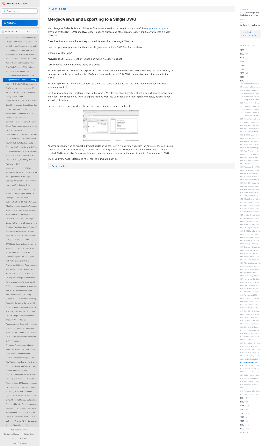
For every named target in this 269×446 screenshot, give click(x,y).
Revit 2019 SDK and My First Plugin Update (22, 219)
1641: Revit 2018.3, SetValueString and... (250, 311)
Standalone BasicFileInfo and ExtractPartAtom (22, 139)
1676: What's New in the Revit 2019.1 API (250, 199)
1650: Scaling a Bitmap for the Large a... (250, 282)
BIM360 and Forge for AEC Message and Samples (22, 240)
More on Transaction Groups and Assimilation (22, 358)
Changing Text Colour (14, 96)
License (14, 438)
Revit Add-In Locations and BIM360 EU (21, 337)
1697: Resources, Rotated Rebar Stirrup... (250, 132)
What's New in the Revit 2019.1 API (19, 273)
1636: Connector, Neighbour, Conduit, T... (250, 327)
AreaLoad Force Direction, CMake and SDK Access (22, 59)
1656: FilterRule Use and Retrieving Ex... (250, 263)
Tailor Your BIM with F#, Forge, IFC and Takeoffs (22, 349)
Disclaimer (24, 438)
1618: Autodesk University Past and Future (250, 385)
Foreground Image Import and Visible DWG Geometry (22, 193)
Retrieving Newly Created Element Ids (20, 92)
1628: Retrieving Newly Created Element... (250, 353)
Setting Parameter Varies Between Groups (22, 38)
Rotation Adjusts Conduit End (17, 71)
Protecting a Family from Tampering (20, 328)
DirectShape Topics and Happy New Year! (22, 50)
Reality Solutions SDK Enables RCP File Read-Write (22, 307)
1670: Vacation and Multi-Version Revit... (250, 218)
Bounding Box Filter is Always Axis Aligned (22, 147)
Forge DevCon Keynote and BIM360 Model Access (22, 379)
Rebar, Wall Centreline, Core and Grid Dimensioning (22, 303)
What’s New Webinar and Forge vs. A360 (21, 172)
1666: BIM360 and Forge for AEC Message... (250, 231)
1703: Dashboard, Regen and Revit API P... (250, 112)
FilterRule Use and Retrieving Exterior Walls (22, 206)
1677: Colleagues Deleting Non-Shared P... (250, 196)
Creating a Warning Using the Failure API (21, 227)
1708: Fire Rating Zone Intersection (250, 96)
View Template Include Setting (18, 353)
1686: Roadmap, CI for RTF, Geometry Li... (250, 167)
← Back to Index (57, 8)
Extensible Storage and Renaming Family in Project (22, 223)
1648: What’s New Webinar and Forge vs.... (250, 289)
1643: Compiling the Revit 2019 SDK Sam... (250, 305)
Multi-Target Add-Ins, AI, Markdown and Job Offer (22, 210)
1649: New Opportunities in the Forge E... (250, 285)
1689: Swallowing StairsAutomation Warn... (250, 157)
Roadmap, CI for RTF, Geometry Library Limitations (22, 311)
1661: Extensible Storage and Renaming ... (250, 247)
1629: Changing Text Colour (250, 349)
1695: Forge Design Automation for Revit (250, 138)
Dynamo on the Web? (14, 130)
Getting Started (29, 434)
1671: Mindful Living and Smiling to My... (250, 215)
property (156, 28)
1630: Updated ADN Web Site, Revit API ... (250, 346)
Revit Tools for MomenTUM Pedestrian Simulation (22, 67)
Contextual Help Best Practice (17, 118)
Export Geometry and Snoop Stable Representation (22, 105)
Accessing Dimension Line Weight (19, 391)
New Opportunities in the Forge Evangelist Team (22, 177)
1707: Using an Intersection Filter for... (250, 100)
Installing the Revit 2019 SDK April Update (22, 202)
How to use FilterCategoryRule (18, 185)
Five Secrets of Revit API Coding (18, 294)
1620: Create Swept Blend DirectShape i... (250, 378)
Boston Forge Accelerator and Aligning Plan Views (22, 126)
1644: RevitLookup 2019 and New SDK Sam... (250, 301)
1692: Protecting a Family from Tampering (250, 148)
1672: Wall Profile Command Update (250, 212)
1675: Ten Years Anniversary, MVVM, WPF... (250, 202)
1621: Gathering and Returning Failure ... (250, 375)
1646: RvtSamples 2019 (248, 295)
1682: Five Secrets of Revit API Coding (250, 180)
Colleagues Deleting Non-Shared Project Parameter (22, 278)
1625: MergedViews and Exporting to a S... (250, 362)
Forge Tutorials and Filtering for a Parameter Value (22, 214)
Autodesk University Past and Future (20, 63)
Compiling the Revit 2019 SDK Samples (21, 151)
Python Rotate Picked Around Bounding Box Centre (22, 396)
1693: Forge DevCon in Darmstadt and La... (250, 144)
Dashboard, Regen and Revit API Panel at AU (22, 366)
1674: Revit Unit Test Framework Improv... (250, 205)
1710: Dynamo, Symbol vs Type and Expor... (250, 90)
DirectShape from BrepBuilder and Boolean (22, 75)
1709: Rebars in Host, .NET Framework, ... (250, 93)
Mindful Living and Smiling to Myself (20, 257)
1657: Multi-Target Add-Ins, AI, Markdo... (250, 260)
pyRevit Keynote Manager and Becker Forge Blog (22, 400)
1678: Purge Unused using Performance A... (250, 193)
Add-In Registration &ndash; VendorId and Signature (22, 252)
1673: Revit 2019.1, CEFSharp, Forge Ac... (250, 209)
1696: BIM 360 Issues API (249, 135)
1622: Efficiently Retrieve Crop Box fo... (250, 372)
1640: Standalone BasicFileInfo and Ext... (250, 314)
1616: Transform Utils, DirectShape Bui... (250, 391)
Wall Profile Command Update (17, 261)
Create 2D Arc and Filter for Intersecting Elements (22, 109)
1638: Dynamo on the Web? (249, 321)
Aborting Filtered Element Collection (20, 425)
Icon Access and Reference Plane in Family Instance (22, 290)
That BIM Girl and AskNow (16, 320)
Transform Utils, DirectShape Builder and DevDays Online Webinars (22, 54)
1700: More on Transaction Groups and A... (250, 122)
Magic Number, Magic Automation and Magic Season (22, 46)
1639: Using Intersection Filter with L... (250, 317)
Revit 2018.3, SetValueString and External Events (22, 143)
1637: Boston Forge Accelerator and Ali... (250, 324)
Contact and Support (12, 434)
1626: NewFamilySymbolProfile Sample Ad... (250, 359)
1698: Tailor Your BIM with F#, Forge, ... (250, 128)
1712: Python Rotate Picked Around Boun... (250, 84)
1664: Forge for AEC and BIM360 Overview (250, 237)
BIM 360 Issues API (13, 341)
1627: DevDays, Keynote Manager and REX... (250, 356)
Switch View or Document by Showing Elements (22, 113)
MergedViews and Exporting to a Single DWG (22, 80)
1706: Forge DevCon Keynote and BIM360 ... (250, 103)
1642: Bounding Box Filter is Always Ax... (250, 308)
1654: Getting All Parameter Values (250, 269)
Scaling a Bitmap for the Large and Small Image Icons (22, 181)
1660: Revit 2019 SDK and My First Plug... (250, 250)
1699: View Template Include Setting (250, 125)
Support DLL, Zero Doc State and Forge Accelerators (22, 299)
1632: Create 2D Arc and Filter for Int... (250, 340)
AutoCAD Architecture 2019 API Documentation (22, 375)
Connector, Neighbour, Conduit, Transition (22, 122)
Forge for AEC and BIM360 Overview (20, 236)
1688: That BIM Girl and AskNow (250, 160)
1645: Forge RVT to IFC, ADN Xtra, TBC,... (250, 298)
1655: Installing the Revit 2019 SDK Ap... (250, 266)
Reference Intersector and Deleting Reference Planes (22, 286)
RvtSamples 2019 (13, 164)
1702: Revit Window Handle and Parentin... (250, 116)
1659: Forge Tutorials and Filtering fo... (250, 253)
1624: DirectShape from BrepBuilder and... (250, 365)
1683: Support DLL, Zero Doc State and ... (250, 177)
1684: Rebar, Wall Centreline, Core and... (250, 173)
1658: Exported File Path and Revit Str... (250, 257)
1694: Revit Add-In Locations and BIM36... (250, 141)
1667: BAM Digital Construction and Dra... (250, 228)
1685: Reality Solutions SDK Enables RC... (250, 170)
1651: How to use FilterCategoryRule (250, 279)
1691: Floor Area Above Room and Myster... (250, 151)
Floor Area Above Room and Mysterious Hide (22, 324)
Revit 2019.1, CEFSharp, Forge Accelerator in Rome (22, 265)
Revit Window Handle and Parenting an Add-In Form (22, 362)
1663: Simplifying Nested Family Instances (250, 241)
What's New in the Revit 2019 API (19, 168)
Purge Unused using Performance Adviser (22, 282)
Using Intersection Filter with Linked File (21, 134)
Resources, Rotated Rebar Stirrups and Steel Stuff (22, 345)
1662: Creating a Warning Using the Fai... (250, 244)
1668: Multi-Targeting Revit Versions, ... (250, 225)
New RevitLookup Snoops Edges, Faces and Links (22, 408)
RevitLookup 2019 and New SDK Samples (22, 155)
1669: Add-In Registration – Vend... (250, 221)
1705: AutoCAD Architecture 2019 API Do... (250, 106)
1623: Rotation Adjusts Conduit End (250, 369)
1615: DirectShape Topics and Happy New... (250, 394)
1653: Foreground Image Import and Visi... (250, 273)
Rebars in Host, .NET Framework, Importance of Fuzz (22, 383)
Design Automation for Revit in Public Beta (22, 417)
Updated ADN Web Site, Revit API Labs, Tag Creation (22, 101)
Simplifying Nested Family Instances (20, 231)
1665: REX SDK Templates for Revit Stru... (250, 234)
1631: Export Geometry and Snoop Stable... (250, 343)
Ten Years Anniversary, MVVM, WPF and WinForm (22, 269)
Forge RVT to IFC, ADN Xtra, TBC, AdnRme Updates (22, 160)
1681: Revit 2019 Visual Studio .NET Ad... (250, 183)
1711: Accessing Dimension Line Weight (250, 87)
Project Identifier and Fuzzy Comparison (21, 42)
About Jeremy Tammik (19, 430)
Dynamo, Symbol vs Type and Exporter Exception (22, 387)
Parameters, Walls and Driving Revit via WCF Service (22, 189)
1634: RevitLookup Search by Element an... (250, 333)
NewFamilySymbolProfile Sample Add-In (22, 84)
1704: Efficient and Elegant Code (250, 109)
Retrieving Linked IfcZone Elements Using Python (22, 404)
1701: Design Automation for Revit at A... (250, 119)
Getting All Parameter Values (17, 198)
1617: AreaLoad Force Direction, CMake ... (250, 388)
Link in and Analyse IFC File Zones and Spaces (22, 421)
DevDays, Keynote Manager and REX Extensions (22, 88)
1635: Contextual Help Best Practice (250, 330)
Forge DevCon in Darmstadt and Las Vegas (22, 332)
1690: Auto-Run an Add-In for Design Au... (250, 154)
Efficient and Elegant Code (16, 370)
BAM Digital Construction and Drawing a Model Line (22, 244)
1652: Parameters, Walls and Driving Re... (250, 276)
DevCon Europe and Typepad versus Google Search (22, 316)
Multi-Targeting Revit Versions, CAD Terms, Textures (22, 248)
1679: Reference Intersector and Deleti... (250, 189)
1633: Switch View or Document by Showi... (250, 337)
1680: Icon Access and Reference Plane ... (250, 186)
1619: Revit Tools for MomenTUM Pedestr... (250, 381)
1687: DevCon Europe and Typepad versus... (250, 164)
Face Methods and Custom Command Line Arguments (22, 412)
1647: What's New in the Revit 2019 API (250, 292)
